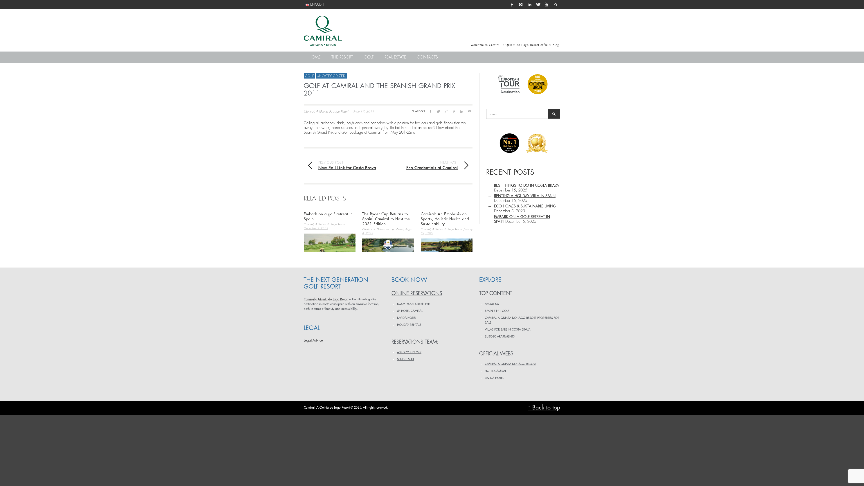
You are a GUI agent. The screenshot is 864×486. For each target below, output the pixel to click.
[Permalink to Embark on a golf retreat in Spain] (330, 243)
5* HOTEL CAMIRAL (410, 310)
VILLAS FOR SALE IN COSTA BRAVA (507, 329)
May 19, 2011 (363, 111)
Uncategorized (331, 75)
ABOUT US (492, 303)
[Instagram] (520, 4)
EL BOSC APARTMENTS (500, 336)
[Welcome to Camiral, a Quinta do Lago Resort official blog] (323, 31)
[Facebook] (512, 4)
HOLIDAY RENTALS (409, 324)
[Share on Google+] (446, 111)
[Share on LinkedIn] (462, 111)
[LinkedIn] (529, 4)
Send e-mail (405, 359)
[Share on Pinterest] (454, 111)
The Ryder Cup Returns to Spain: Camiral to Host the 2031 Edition (386, 219)
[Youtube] (546, 4)
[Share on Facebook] (430, 111)
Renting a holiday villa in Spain (525, 196)
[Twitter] (538, 4)
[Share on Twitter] (438, 111)
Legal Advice (313, 340)
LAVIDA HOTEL (406, 317)
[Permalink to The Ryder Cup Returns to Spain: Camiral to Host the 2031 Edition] (388, 245)
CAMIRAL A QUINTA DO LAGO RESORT (510, 363)
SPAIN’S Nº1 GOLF (497, 310)
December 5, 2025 (316, 228)
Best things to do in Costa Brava (526, 185)
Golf (309, 75)
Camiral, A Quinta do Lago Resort (326, 111)
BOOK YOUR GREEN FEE (413, 303)
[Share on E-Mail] (469, 111)
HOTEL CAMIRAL (495, 370)
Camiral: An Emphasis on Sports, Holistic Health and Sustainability (445, 219)
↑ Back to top (544, 408)
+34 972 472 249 (409, 352)
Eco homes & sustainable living (525, 206)
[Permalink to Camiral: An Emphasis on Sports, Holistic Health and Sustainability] (446, 245)
